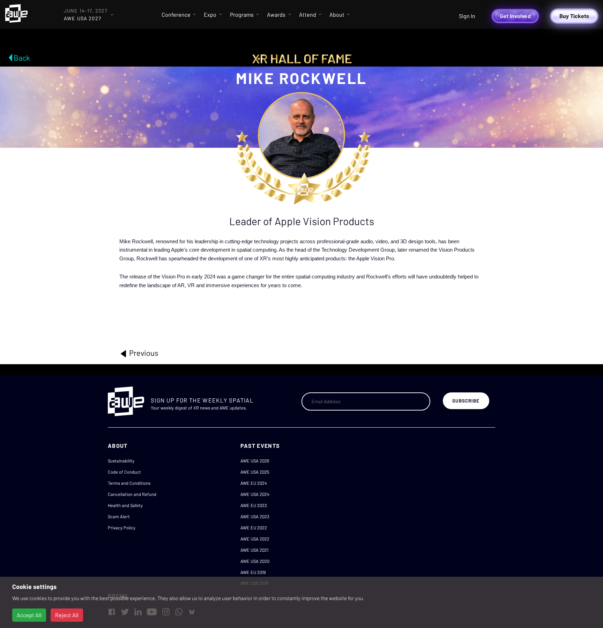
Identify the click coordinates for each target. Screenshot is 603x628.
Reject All (67, 615)
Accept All (29, 615)
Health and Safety (125, 505)
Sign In (467, 16)
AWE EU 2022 (253, 527)
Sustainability (121, 461)
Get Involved (515, 16)
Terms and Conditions (129, 483)
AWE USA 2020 (254, 561)
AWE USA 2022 (254, 539)
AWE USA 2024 (254, 494)
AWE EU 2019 (253, 572)
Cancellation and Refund (132, 494)
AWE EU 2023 (253, 505)
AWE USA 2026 (254, 461)
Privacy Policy (121, 527)
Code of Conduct (124, 472)
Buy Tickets (574, 16)
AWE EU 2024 (253, 483)
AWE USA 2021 (254, 550)
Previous (143, 352)
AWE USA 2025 (254, 472)
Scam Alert (119, 516)
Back (22, 57)
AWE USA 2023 (254, 516)
